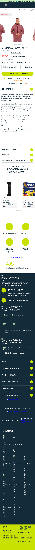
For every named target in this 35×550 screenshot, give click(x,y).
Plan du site (25, 541)
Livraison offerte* (24, 62)
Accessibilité (26, 538)
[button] (11, 67)
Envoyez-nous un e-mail (18, 300)
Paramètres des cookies (25, 533)
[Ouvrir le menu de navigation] (3, 5)
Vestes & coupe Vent (17, 10)
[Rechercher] (21, 5)
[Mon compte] (28, 5)
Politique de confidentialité (10, 537)
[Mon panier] (32, 5)
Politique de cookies (25, 528)
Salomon (25, 10)
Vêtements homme (8, 10)
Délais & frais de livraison (14, 353)
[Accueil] (2, 10)
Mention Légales (7, 531)
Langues (7, 431)
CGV (5, 527)
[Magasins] (24, 5)
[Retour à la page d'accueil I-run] (9, 5)
